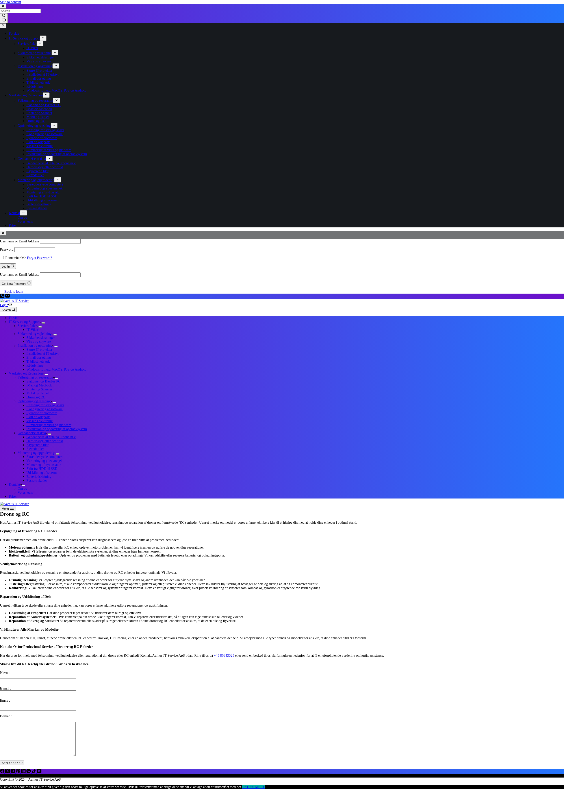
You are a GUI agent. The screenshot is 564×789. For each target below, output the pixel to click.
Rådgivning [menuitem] (34, 86)
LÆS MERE (256, 787)
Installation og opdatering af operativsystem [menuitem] (56, 154)
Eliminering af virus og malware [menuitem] (48, 150)
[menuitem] (43, 38)
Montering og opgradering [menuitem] (36, 180)
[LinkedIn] (23, 772)
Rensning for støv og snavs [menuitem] (45, 130)
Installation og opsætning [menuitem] (35, 66)
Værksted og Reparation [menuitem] (26, 95)
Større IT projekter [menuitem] (39, 70)
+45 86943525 (224, 655)
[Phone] (2, 297)
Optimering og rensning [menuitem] (34, 125)
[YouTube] (39, 772)
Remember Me (15, 258)
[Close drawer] (3, 25)
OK (244, 787)
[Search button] (4, 18)
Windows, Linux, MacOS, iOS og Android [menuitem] (56, 90)
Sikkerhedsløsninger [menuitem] (40, 57)
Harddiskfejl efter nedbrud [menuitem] (44, 167)
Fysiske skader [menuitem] (36, 208)
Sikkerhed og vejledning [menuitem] (35, 53)
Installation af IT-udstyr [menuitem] (42, 74)
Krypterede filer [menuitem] (37, 171)
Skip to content (10, 2)
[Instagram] (13, 772)
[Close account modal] (3, 233)
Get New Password (14, 283)
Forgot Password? (39, 258)
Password (6, 249)
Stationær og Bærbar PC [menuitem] (43, 105)
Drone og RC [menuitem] (35, 121)
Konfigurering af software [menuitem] (44, 134)
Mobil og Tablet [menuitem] (37, 117)
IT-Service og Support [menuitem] (24, 38)
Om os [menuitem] (22, 217)
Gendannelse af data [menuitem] (32, 159)
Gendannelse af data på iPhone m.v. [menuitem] (51, 163)
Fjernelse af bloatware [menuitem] (41, 138)
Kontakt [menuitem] (14, 213)
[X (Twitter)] (8, 772)
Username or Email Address (19, 241)
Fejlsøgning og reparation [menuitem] (35, 100)
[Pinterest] (18, 772)
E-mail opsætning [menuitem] (38, 78)
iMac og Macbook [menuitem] (39, 109)
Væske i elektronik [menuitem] (39, 146)
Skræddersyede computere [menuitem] (44, 184)
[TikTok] (34, 772)
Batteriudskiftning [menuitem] (38, 204)
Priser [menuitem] (13, 225)
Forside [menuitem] (14, 33)
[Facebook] (2, 772)
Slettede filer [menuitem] (35, 175)
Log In (6, 266)
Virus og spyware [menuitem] (38, 61)
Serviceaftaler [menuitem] (27, 43)
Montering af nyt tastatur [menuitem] (43, 192)
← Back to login (11, 291)
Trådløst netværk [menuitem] (38, 82)
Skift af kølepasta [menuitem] (38, 142)
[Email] (7, 297)
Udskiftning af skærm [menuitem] (41, 200)
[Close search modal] (3, 6)
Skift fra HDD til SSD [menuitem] (42, 196)
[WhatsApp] (29, 772)
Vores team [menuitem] (25, 221)
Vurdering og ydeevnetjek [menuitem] (44, 188)
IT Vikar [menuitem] (32, 48)
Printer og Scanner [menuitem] (39, 113)
